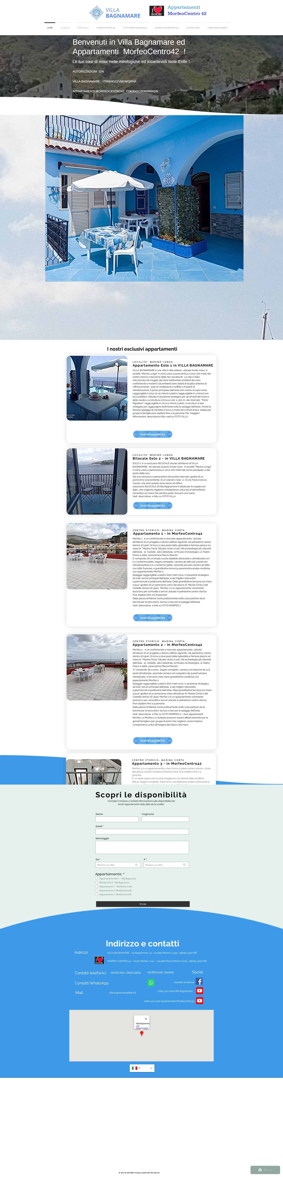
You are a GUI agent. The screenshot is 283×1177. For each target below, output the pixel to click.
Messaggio (102, 838)
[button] (97, 388)
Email (99, 826)
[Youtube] (199, 990)
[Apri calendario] (136, 865)
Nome (99, 814)
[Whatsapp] (151, 982)
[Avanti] (238, 198)
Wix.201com (155, 1173)
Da (99, 859)
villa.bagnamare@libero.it (122, 992)
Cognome (148, 814)
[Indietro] (49, 198)
